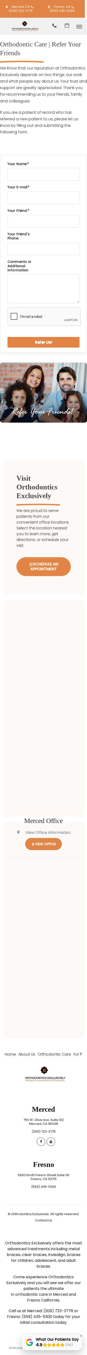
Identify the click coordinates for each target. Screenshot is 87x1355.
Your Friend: (17, 210)
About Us (26, 1054)
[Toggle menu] (79, 27)
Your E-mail (17, 187)
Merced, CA (21, 6)
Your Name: (17, 164)
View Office (45, 844)
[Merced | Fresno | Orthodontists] (24, 33)
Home (10, 1054)
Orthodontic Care (54, 1054)
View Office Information (48, 832)
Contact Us (43, 1220)
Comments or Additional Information (19, 266)
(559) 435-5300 (62, 10)
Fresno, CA (62, 6)
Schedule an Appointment (44, 566)
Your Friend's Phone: (18, 236)
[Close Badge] (81, 1335)
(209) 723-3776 (21, 10)
